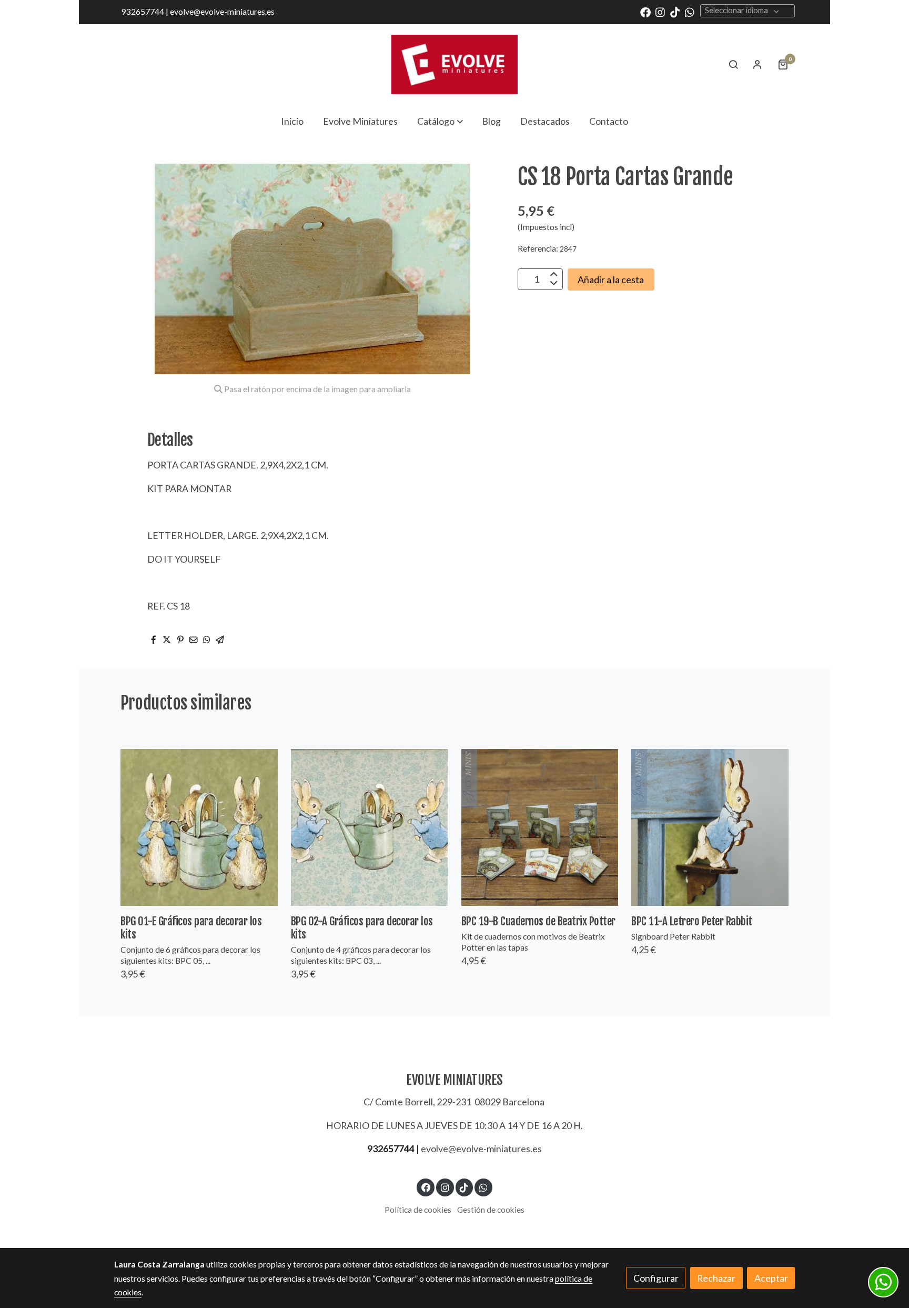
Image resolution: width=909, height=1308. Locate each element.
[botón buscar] (733, 64)
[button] (440, 121)
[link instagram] (660, 11)
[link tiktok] (675, 11)
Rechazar (716, 1278)
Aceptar (771, 1278)
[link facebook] (645, 11)
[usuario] (757, 64)
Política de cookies (418, 1209)
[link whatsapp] (689, 11)
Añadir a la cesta (611, 279)
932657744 (391, 1148)
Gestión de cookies (490, 1209)
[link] (454, 64)
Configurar (656, 1278)
